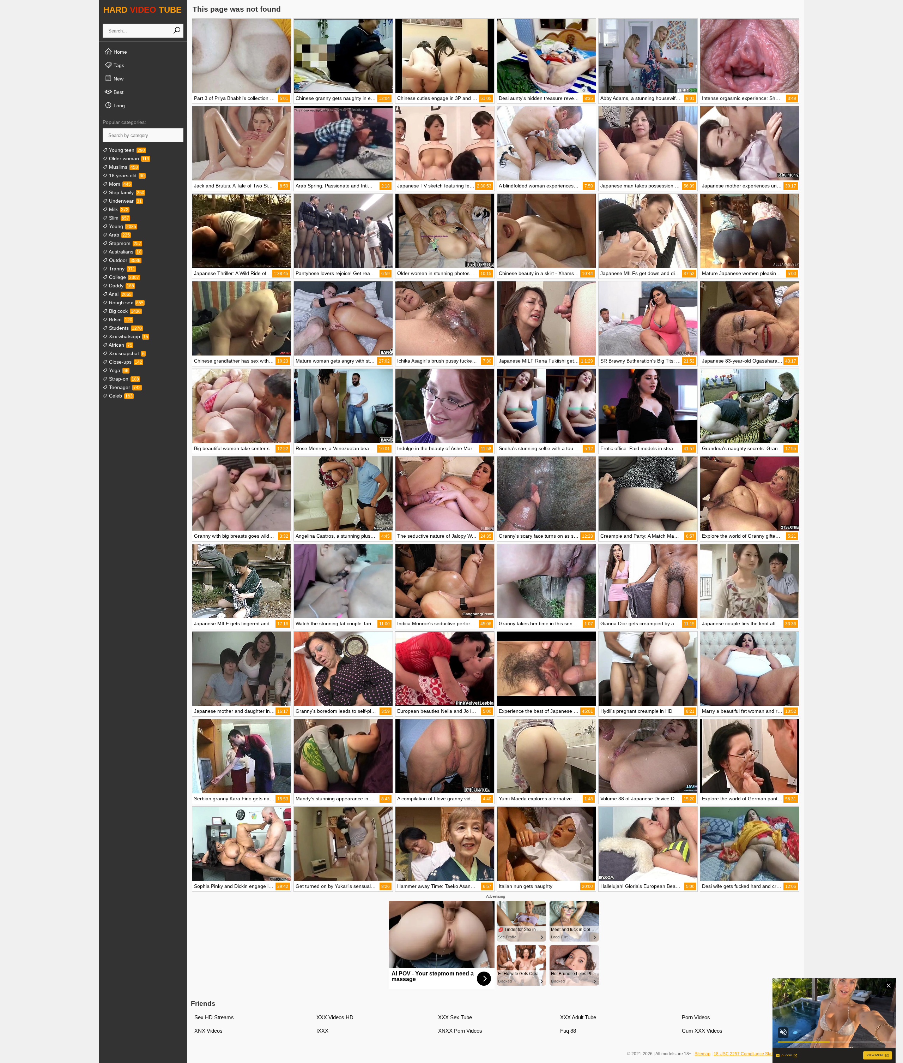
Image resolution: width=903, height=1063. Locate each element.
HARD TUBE (142, 9)
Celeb (120, 396)
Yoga (118, 370)
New (117, 79)
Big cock (124, 311)
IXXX (322, 1031)
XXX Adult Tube (578, 1017)
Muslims (123, 167)
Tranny (121, 268)
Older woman (128, 158)
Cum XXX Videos (702, 1031)
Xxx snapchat (126, 353)
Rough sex (126, 302)
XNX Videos (208, 1031)
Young (122, 226)
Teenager (124, 387)
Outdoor (124, 260)
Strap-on (123, 379)
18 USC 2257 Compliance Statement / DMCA (757, 1053)
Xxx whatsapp (128, 336)
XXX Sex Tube (455, 1017)
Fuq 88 (568, 1031)
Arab (119, 235)
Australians (124, 252)
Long (118, 105)
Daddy (121, 285)
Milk (118, 209)
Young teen (126, 150)
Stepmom (124, 243)
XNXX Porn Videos (460, 1031)
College (123, 277)
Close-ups (125, 362)
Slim (118, 218)
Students (125, 328)
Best (117, 92)
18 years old (126, 175)
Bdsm (120, 319)
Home (119, 52)
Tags (118, 65)
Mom (119, 184)
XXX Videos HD (334, 1017)
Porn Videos (696, 1017)
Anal (120, 294)
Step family (126, 192)
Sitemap (702, 1053)
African (120, 345)
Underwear (125, 201)
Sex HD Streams (214, 1017)
